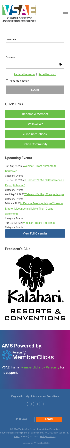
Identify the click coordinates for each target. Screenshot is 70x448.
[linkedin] (35, 404)
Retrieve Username (24, 74)
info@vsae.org (48, 436)
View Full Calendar (35, 233)
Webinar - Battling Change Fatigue (44, 194)
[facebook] (41, 404)
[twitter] (29, 404)
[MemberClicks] (20, 13)
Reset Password (47, 74)
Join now (21, 419)
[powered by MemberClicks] (35, 443)
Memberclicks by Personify (40, 367)
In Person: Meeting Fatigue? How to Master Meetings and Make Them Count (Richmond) (34, 208)
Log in (49, 419)
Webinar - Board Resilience (39, 222)
